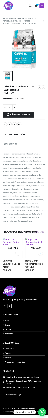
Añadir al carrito (20, 114)
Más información (40, 253)
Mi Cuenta (9, 349)
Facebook (5, 124)
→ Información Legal (12, 395)
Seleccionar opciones (17, 253)
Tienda (8, 353)
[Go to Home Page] (3, 15)
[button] (30, 5)
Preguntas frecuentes (15, 362)
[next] (43, 87)
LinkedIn (14, 124)
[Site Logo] (8, 5)
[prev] (39, 87)
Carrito (8, 358)
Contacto (9, 334)
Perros (8, 329)
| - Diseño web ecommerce (28, 412)
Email (19, 124)
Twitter (9, 124)
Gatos (7, 325)
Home (7, 320)
